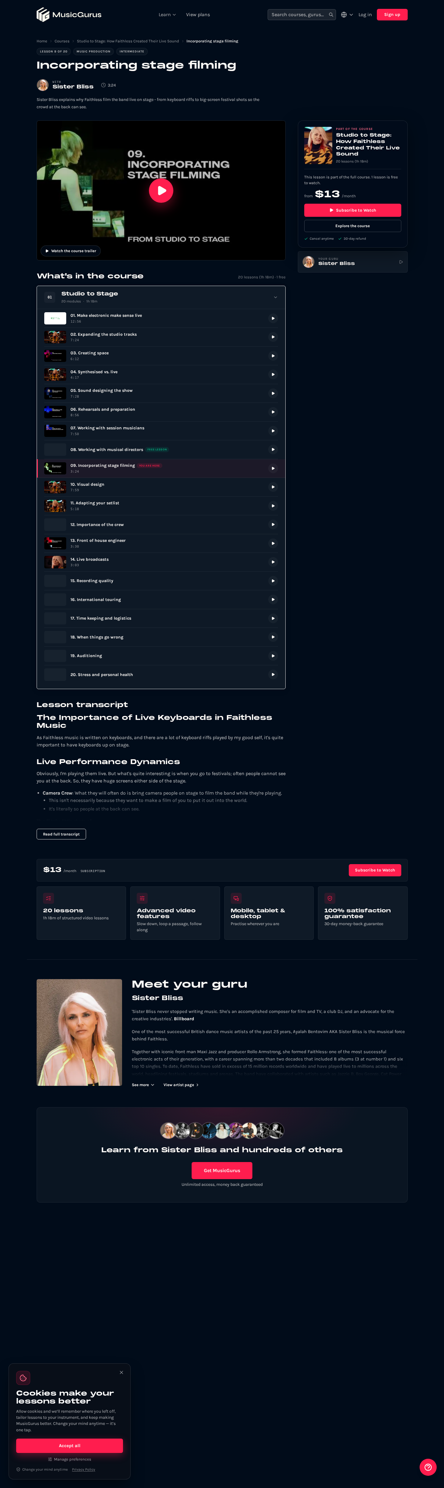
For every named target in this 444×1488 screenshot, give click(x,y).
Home (42, 41)
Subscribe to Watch (356, 210)
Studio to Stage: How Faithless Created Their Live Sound (128, 41)
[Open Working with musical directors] (161, 449)
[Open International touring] (161, 599)
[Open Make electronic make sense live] (161, 318)
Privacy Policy (83, 1469)
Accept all (70, 1445)
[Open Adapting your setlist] (161, 506)
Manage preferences (72, 1459)
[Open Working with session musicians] (161, 431)
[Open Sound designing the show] (161, 393)
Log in (365, 14)
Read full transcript (61, 834)
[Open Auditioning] (161, 656)
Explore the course (352, 226)
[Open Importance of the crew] (161, 524)
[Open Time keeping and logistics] (161, 618)
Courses (62, 41)
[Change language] (347, 15)
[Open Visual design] (161, 487)
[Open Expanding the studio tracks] (161, 337)
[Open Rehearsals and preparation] (161, 412)
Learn (165, 14)
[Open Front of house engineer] (161, 543)
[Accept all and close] (121, 1372)
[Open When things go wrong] (161, 637)
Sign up (392, 14)
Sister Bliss (73, 87)
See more (140, 1084)
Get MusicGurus (222, 1170)
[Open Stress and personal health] (161, 674)
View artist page (179, 1084)
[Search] (331, 14)
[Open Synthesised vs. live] (161, 374)
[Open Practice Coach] (428, 1467)
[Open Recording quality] (161, 581)
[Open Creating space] (161, 356)
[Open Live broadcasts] (161, 562)
